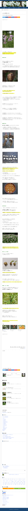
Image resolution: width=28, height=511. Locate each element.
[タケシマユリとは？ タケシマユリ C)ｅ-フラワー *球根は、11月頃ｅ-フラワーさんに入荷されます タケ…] (21, 327)
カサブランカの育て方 (5, 416)
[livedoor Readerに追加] (4, 492)
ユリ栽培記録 (4, 428)
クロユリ (4, 480)
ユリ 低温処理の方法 (8, 392)
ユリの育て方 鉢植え (8, 397)
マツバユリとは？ (13, 329)
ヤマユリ (7, 481)
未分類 (3, 430)
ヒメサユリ (23, 480)
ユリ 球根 (21, 481)
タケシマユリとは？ (21, 329)
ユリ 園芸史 (12, 481)
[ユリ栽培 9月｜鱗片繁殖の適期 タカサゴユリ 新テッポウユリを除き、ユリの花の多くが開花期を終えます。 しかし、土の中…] (6, 327)
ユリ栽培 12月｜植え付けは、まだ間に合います (7, 434)
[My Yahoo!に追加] (4, 493)
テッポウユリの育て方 (5, 417)
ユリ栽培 (18, 481)
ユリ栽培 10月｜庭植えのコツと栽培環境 (6, 438)
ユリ (9, 481)
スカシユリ (15, 480)
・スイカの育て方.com (4, 467)
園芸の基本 (4, 429)
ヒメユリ (4, 481)
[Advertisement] (14, 25)
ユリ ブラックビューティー (9, 387)
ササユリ (7, 480)
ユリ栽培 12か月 (4, 427)
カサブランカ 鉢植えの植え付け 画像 (6, 436)
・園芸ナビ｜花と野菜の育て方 (5, 466)
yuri (24, 348)
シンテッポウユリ (11, 480)
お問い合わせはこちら (4, 412)
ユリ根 (3, 426)
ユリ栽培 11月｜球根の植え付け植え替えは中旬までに (8, 437)
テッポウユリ (19, 480)
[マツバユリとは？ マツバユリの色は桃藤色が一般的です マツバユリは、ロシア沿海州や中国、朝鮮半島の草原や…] (13, 327)
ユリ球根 (24, 481)
